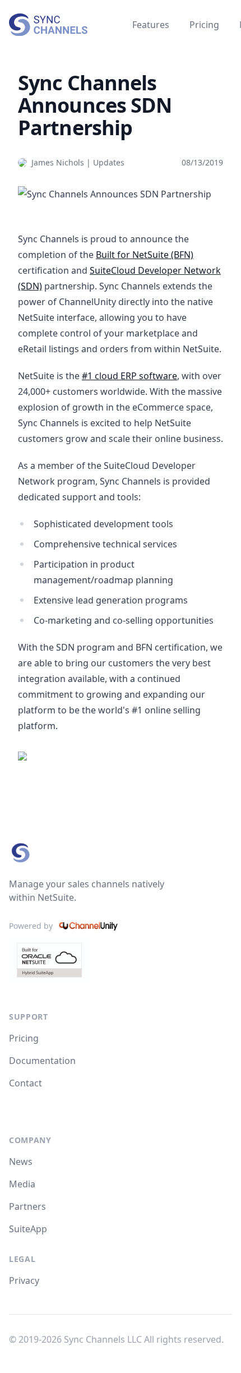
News (21, 1161)
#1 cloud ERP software (129, 376)
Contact (25, 1083)
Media (22, 1184)
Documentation (42, 1060)
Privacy (24, 1280)
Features (150, 25)
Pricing (204, 25)
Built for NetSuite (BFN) (144, 254)
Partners (27, 1206)
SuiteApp (28, 1229)
